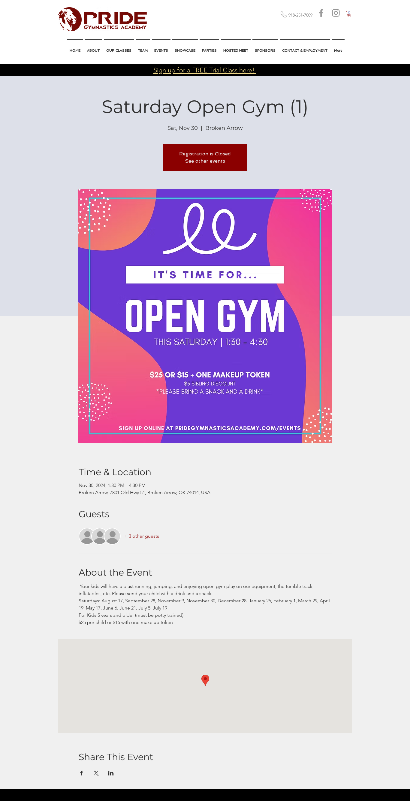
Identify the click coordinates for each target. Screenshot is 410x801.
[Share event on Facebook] (81, 773)
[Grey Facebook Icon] (321, 13)
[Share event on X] (96, 773)
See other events (205, 161)
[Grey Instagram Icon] (336, 13)
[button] (236, 48)
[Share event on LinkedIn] (111, 773)
